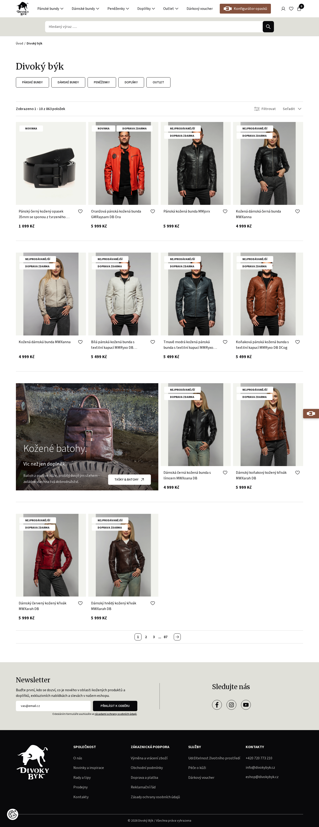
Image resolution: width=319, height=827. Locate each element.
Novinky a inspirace (88, 767)
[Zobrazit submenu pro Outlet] (177, 8)
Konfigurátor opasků (250, 8)
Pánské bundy (48, 8)
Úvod (19, 43)
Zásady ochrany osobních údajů (155, 797)
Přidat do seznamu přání (80, 211)
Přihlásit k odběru (115, 706)
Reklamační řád (143, 787)
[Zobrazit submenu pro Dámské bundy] (97, 8)
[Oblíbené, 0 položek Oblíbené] (291, 9)
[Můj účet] (283, 9)
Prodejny (80, 787)
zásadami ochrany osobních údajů (116, 714)
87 (165, 637)
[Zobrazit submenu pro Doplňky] (153, 8)
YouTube (246, 705)
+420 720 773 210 (259, 758)
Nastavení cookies (12, 814)
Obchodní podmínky (147, 767)
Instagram (231, 705)
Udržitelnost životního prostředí (214, 758)
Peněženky (116, 8)
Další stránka (177, 636)
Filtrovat (269, 108)
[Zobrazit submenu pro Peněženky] (127, 8)
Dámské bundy (83, 8)
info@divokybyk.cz (260, 767)
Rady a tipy (82, 777)
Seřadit (289, 108)
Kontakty (81, 797)
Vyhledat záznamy (268, 26)
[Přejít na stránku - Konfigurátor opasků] (311, 413)
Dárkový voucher (200, 8)
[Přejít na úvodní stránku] (22, 9)
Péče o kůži (197, 767)
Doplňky (144, 8)
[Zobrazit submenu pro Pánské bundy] (62, 8)
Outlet (168, 8)
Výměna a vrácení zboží (149, 758)
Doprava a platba (144, 777)
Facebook (217, 705)
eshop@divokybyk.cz (262, 776)
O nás (77, 758)
